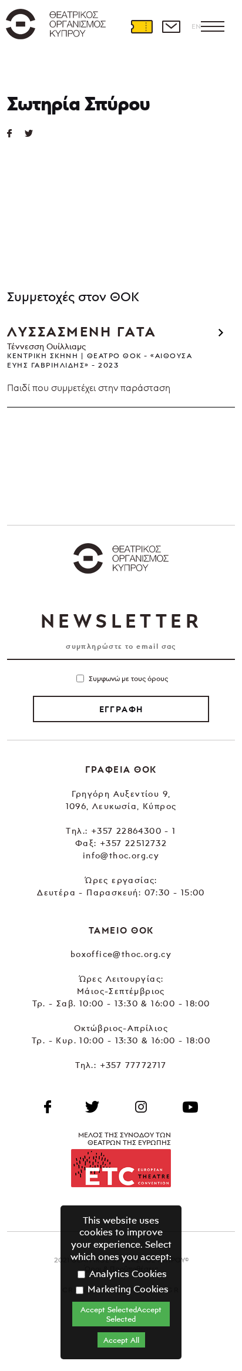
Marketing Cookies (127, 1289)
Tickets (141, 26)
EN (196, 26)
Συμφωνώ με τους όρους (128, 678)
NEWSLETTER (121, 620)
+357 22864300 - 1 (133, 831)
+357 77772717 (133, 1065)
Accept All (121, 1340)
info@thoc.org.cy (121, 855)
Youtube (190, 1106)
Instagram (141, 1106)
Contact (171, 26)
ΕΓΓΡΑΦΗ (121, 709)
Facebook (47, 1106)
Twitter (33, 133)
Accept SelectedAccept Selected (121, 1314)
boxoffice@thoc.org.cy (121, 954)
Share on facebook (16, 133)
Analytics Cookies (127, 1273)
